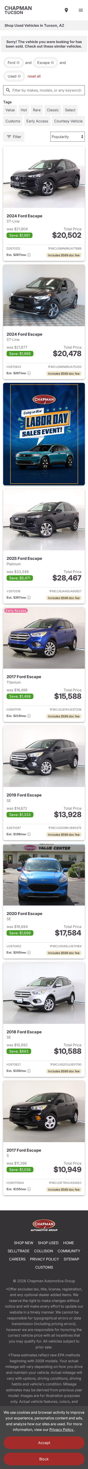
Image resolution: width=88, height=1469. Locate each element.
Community (69, 1251)
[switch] (81, 10)
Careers (17, 1259)
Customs (44, 1267)
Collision (43, 1251)
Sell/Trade (19, 1251)
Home (68, 1243)
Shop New (23, 1243)
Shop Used (48, 1243)
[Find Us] (66, 10)
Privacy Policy (44, 1259)
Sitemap (71, 1259)
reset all (34, 76)
